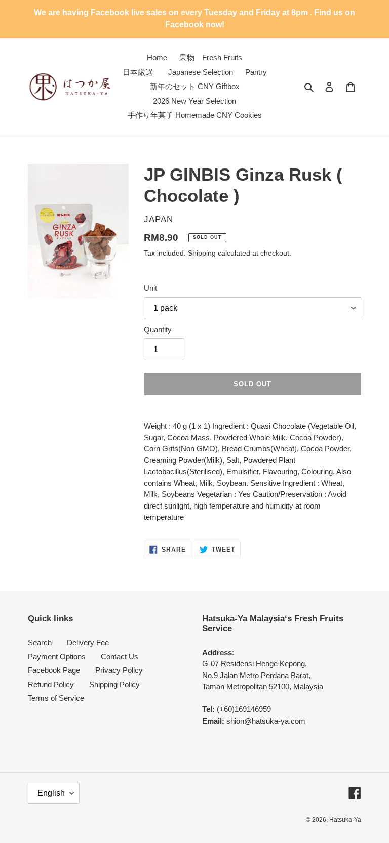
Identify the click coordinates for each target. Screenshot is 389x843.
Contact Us (119, 656)
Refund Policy (51, 684)
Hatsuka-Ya (345, 819)
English (51, 793)
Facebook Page (54, 670)
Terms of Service (56, 698)
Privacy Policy (119, 670)
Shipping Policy (114, 684)
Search (40, 642)
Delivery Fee (88, 642)
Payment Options (57, 656)
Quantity (158, 329)
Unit (150, 288)
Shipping (202, 253)
